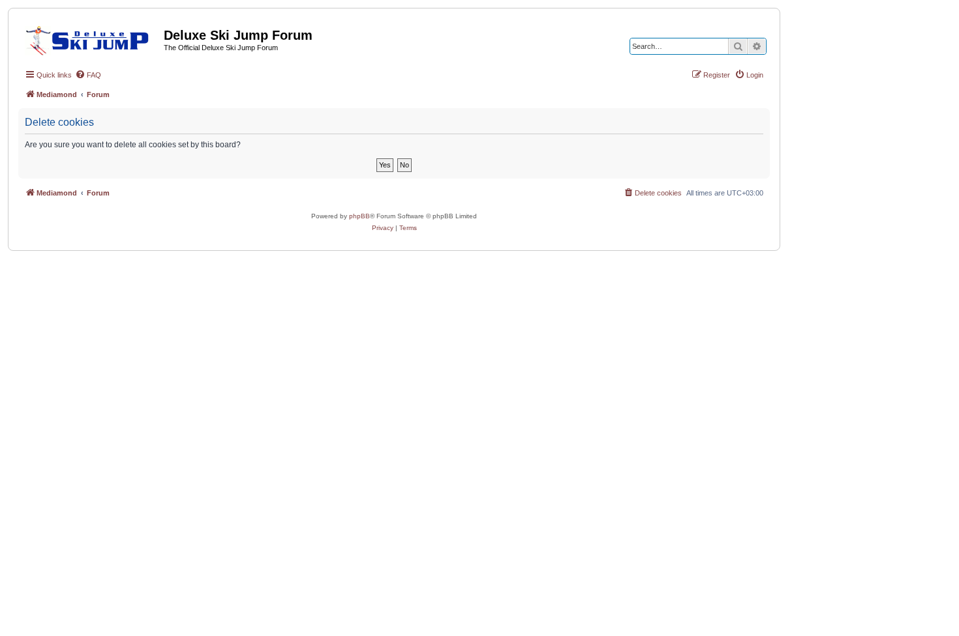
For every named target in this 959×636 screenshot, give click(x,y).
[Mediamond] (91, 38)
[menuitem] (88, 75)
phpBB (359, 216)
